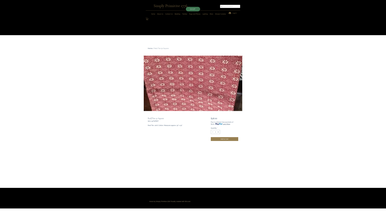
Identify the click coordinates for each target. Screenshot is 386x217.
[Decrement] (212, 132)
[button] (211, 14)
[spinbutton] (215, 132)
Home (150, 48)
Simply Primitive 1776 (170, 5)
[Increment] (218, 132)
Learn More (226, 124)
